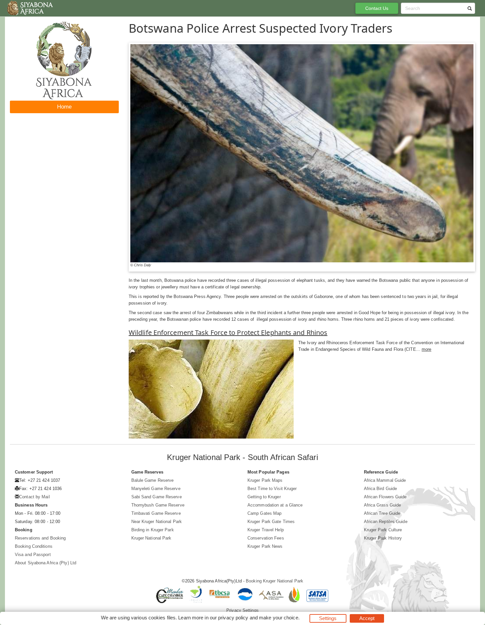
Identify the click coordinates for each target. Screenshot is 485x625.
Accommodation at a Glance (275, 505)
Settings (328, 618)
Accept (367, 618)
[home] (29, 8)
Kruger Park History (383, 538)
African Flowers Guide (385, 496)
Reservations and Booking (40, 538)
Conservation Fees (265, 538)
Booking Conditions (33, 546)
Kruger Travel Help (265, 529)
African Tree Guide (382, 513)
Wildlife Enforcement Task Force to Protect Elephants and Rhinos (228, 332)
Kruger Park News (265, 546)
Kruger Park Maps (265, 480)
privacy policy (233, 617)
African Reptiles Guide (385, 521)
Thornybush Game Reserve (157, 505)
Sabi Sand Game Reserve (156, 496)
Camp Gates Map (264, 513)
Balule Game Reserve (152, 480)
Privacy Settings (242, 610)
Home (64, 107)
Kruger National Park (151, 538)
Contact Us (377, 8)
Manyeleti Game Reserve (155, 488)
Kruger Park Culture (383, 529)
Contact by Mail (34, 496)
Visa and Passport (33, 554)
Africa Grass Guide (382, 505)
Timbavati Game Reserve (156, 513)
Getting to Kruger (264, 496)
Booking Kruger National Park (274, 580)
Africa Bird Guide (380, 488)
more (426, 349)
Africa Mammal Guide (385, 480)
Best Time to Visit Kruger (272, 488)
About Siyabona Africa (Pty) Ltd (45, 562)
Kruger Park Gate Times (271, 521)
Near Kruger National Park (156, 521)
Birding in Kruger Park (152, 529)
